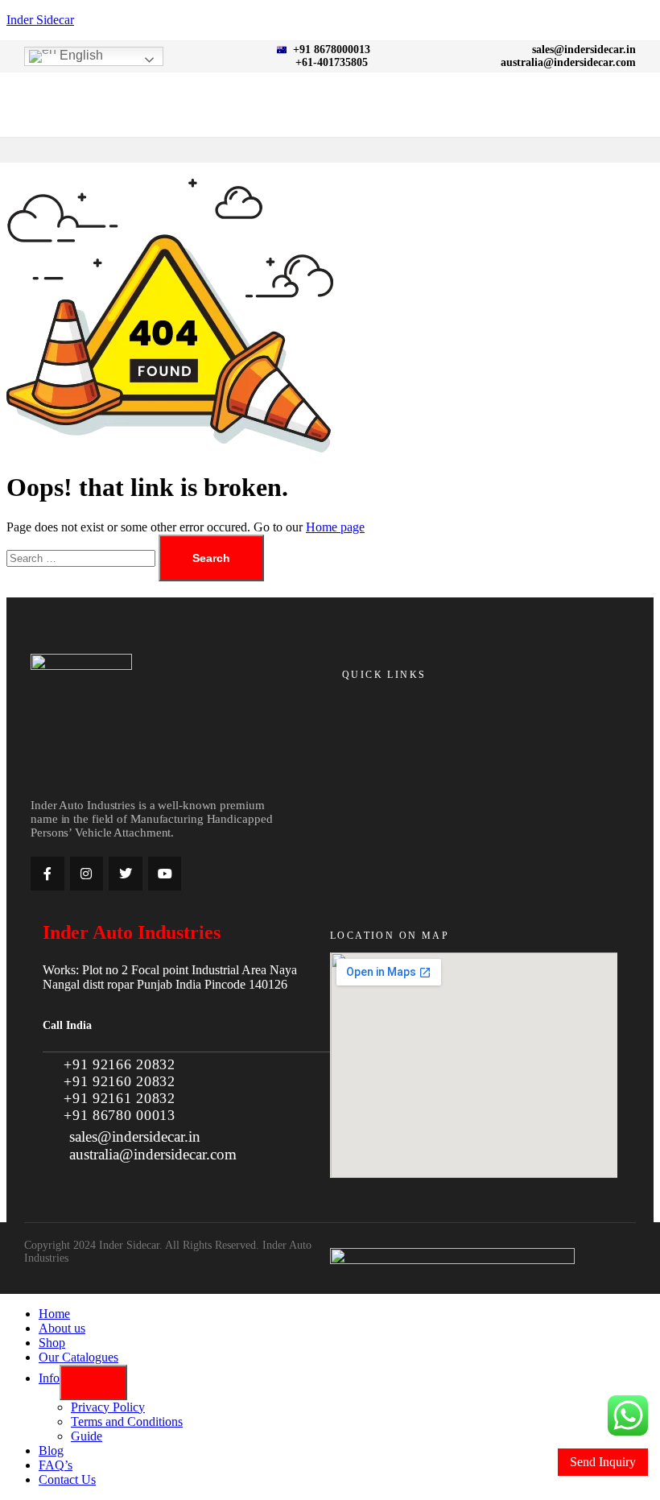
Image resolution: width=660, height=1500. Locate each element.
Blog (51, 1450)
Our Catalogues (78, 1357)
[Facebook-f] (47, 873)
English (79, 55)
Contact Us (67, 1479)
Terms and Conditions (127, 1421)
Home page (335, 527)
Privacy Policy (108, 1407)
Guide (86, 1436)
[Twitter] (125, 873)
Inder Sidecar (40, 20)
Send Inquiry (603, 1462)
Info (49, 1378)
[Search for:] (82, 557)
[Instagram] (87, 873)
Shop (52, 1342)
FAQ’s (55, 1465)
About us (62, 1328)
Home (54, 1313)
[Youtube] (165, 873)
